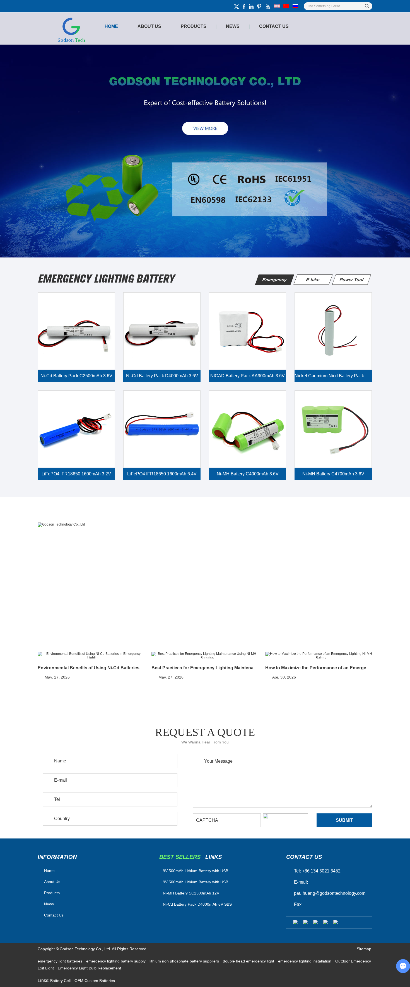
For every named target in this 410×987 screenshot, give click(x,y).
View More (58, 587)
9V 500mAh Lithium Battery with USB (195, 882)
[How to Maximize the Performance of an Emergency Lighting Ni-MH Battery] (318, 656)
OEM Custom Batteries (94, 980)
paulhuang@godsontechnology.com (329, 893)
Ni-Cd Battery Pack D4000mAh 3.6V (162, 375)
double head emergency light (249, 961)
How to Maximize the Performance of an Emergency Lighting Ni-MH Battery (318, 667)
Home (111, 26)
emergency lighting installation (305, 961)
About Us (149, 26)
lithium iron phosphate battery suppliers (184, 961)
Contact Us (274, 26)
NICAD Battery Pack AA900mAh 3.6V (247, 375)
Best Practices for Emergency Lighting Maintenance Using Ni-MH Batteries (204, 667)
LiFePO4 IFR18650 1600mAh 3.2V (76, 473)
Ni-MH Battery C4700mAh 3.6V (333, 473)
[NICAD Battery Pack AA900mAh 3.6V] (247, 331)
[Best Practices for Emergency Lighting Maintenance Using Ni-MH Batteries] (204, 656)
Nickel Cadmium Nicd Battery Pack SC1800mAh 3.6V (333, 375)
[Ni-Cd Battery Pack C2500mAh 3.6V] (76, 331)
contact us (304, 857)
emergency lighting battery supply (116, 961)
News (233, 26)
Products (193, 26)
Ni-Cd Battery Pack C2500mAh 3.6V (76, 375)
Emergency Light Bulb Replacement (89, 968)
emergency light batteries (60, 961)
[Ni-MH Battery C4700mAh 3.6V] (333, 429)
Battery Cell (61, 980)
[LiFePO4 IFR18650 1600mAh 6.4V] (162, 429)
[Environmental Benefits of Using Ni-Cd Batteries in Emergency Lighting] (91, 656)
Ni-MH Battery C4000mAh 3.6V (248, 473)
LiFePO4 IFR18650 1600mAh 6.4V (162, 473)
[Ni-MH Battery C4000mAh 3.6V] (247, 429)
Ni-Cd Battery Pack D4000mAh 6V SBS (197, 904)
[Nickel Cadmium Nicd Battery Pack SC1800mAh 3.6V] (333, 331)
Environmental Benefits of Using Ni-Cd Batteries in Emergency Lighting (91, 667)
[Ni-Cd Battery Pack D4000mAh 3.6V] (162, 331)
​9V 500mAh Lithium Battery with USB (195, 871)
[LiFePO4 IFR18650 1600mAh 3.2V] (76, 429)
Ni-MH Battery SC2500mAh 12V (191, 893)
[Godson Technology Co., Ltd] (205, 524)
